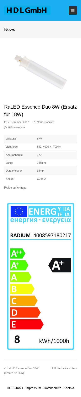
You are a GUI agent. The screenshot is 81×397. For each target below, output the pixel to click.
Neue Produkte (45, 122)
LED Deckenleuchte (63, 368)
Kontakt (69, 388)
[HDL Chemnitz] (27, 10)
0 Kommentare (16, 127)
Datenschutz (52, 388)
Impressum (33, 388)
